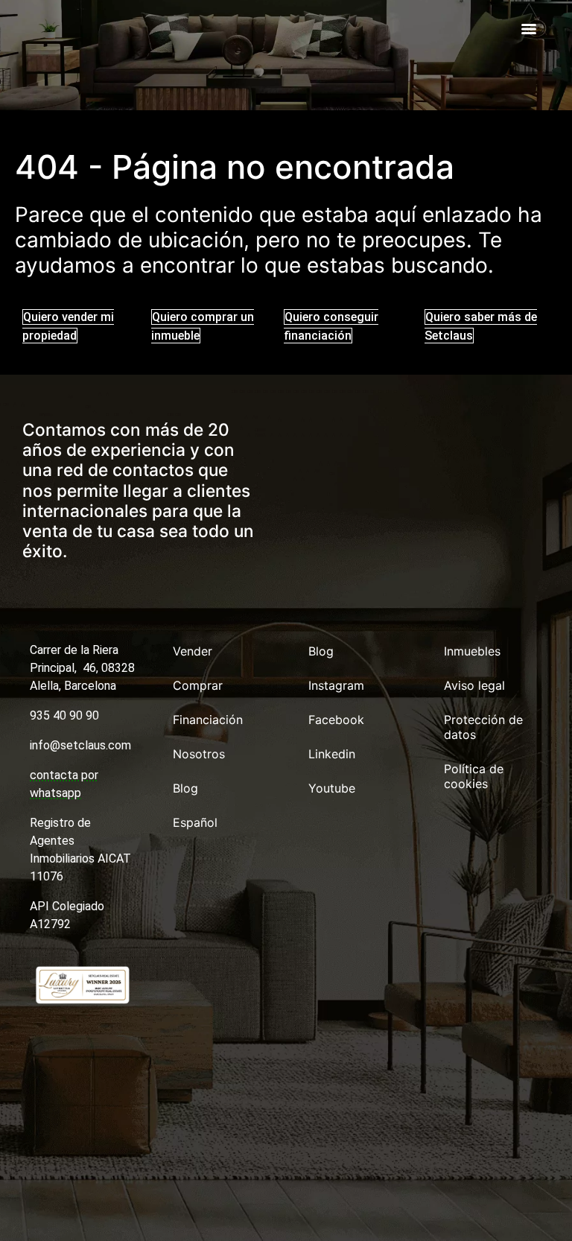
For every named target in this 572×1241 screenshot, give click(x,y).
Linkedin (331, 753)
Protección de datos (483, 727)
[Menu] (528, 29)
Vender (192, 651)
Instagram (336, 685)
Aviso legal (474, 685)
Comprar (198, 685)
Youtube (331, 788)
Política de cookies (473, 776)
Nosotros (199, 753)
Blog (185, 788)
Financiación (208, 719)
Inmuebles (472, 651)
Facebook (336, 719)
